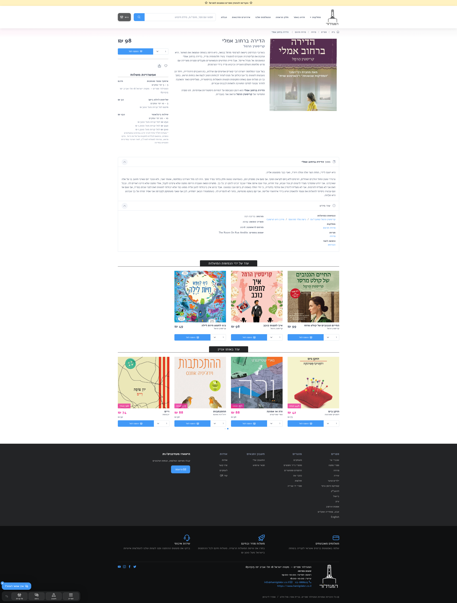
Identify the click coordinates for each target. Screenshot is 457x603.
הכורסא (331, 244)
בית (334, 32)
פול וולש (284, 597)
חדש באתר (299, 17)
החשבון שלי (259, 460)
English (335, 517)
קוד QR (223, 475)
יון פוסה (165, 414)
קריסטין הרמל (254, 46)
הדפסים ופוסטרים (293, 470)
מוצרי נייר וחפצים (293, 465)
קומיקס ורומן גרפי (330, 486)
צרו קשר (223, 465)
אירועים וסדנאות (241, 17)
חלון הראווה (282, 17)
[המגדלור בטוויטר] (134, 567)
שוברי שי (334, 460)
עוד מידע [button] (325, 206)
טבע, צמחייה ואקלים (328, 511)
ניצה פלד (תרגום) (297, 219)
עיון (337, 501)
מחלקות (316, 17)
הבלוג (224, 17)
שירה (336, 475)
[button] (6, 596)
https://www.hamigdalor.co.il (294, 586)
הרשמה (179, 469)
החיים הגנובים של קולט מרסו (321, 325)
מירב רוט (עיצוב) (275, 219)
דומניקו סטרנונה (332, 414)
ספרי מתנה (333, 465)
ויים (166, 411)
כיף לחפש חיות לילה (214, 325)
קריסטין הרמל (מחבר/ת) (322, 219)
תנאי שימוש (259, 465)
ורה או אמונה (275, 411)
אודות (224, 460)
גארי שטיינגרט (276, 414)
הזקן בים (333, 411)
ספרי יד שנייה (295, 486)
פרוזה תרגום (300, 32)
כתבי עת (297, 475)
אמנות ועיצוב (332, 506)
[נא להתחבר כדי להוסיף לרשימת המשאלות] (165, 65)
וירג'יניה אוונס (219, 414)
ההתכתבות (219, 411)
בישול (336, 496)
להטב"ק (335, 491)
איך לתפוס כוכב (273, 325)
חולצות (298, 480)
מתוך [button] (316, 162)
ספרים (324, 32)
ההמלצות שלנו (263, 17)
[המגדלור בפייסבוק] (129, 567)
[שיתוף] (159, 65)
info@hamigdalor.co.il (276, 582)
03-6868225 (301, 582)
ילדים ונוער (333, 480)
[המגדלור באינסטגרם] (124, 567)
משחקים (297, 460)
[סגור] (2, 583)
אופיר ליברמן (269, 597)
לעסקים (223, 470)
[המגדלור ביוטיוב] (119, 567)
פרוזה (313, 32)
